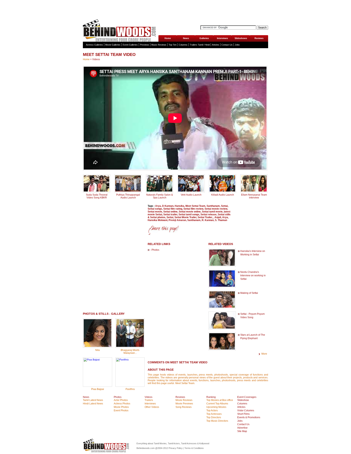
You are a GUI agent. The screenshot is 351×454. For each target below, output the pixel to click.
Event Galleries (130, 45)
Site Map (242, 431)
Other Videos (152, 407)
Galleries (204, 38)
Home (168, 38)
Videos (96, 59)
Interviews (222, 38)
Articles (215, 45)
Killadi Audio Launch (222, 194)
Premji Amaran (177, 220)
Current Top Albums (217, 403)
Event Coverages (246, 397)
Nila (97, 350)
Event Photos (121, 410)
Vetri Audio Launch (191, 194)
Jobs (237, 45)
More (264, 353)
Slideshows (241, 38)
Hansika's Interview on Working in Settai (252, 253)
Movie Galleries (112, 45)
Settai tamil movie (212, 211)
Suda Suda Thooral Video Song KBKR (96, 196)
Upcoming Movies (216, 407)
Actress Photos (122, 403)
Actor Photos (121, 400)
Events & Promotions (248, 417)
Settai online (170, 211)
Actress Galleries (94, 45)
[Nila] (97, 346)
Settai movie (155, 211)
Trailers (149, 400)
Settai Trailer (205, 217)
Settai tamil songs (189, 214)
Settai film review (193, 208)
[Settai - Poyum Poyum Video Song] (222, 327)
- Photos (154, 249)
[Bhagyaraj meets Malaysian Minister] (130, 346)
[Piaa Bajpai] (92, 359)
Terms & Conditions (194, 448)
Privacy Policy (176, 448)
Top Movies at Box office (219, 400)
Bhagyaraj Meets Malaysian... (130, 351)
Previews (144, 45)
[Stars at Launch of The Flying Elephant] (222, 348)
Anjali (217, 217)
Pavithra (130, 389)
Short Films (243, 414)
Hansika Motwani (157, 220)
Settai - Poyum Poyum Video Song (252, 315)
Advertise (242, 427)
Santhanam (213, 206)
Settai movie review (216, 208)
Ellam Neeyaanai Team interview (254, 196)
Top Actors (212, 410)
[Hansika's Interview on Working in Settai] (222, 264)
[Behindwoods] (120, 30)
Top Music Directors (217, 420)
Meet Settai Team (195, 206)
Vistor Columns (245, 410)
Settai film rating (172, 208)
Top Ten (173, 45)
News (186, 38)
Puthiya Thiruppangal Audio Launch (128, 196)
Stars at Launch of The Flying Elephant (252, 336)
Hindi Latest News (93, 403)
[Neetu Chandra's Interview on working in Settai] (222, 285)
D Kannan (167, 206)
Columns (183, 45)
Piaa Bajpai (97, 389)
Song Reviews (184, 407)
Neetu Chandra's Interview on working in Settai (253, 275)
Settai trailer (170, 214)
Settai (224, 206)
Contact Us (227, 45)
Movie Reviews (184, 400)
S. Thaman (221, 220)
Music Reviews (158, 45)
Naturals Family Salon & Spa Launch (159, 196)
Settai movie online (190, 211)
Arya (158, 206)
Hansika (179, 206)
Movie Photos (121, 407)
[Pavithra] (122, 359)
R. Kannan (208, 220)
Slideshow (243, 400)
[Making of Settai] (222, 306)
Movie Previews (184, 403)
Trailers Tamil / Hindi (200, 45)
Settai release (208, 214)
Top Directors (213, 417)
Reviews (259, 38)
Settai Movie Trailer (185, 217)
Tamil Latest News (93, 400)
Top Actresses (214, 414)
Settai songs (155, 208)
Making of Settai (249, 293)
